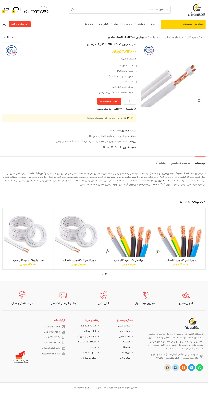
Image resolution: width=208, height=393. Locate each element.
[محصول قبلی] (12, 37)
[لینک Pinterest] (112, 147)
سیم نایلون (155, 37)
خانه (203, 37)
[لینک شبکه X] (116, 147)
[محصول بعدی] (4, 37)
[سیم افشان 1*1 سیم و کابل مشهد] (180, 233)
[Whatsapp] (199, 367)
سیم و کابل (192, 37)
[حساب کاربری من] (4, 24)
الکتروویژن (90, 387)
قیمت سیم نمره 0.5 (90, 141)
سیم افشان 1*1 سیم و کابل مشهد (180, 260)
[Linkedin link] (108, 147)
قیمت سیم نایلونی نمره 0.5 (114, 141)
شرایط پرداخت (89, 331)
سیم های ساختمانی (174, 37)
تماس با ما (125, 358)
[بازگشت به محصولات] (8, 37)
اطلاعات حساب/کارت (86, 341)
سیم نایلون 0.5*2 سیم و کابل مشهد (79, 260)
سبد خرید (91, 347)
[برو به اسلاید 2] (102, 274)
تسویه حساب (89, 352)
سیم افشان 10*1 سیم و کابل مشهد (129, 260)
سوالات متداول (123, 325)
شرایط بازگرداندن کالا (86, 336)
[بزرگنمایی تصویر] (199, 100)
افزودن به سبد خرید (109, 101)
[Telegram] (191, 367)
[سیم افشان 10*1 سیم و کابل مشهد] (129, 233)
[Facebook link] (120, 147)
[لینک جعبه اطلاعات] (186, 298)
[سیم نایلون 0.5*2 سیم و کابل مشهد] (78, 233)
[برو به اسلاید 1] (106, 274)
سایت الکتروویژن (162, 180)
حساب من (125, 331)
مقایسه (126, 341)
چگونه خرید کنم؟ (87, 325)
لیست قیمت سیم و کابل (67, 141)
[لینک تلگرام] (104, 147)
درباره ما (126, 352)
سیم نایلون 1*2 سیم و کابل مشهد (28, 260)
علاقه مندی (124, 336)
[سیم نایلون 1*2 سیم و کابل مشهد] (28, 233)
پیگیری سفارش (88, 358)
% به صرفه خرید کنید (19, 24)
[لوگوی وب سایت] (196, 9)
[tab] (200, 161)
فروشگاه (126, 347)
